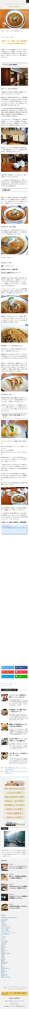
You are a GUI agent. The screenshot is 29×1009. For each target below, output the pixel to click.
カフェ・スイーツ (5, 926)
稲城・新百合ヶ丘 (5, 968)
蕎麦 (2, 972)
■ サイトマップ (14, 1003)
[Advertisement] (14, 602)
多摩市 (2, 951)
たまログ (3, 923)
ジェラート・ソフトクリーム (8, 932)
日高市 (2, 957)
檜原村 (2, 960)
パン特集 (3, 936)
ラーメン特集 (4, 941)
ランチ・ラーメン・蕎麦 (12, 986)
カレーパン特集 (5, 931)
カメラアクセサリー (6, 928)
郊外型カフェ (4, 975)
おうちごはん (4, 919)
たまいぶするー (14, 7)
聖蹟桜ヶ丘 (4, 971)
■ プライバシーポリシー (14, 1004)
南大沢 (2, 945)
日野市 (2, 956)
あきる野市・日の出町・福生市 (9, 917)
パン (2, 935)
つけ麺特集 (4, 925)
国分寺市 (3, 947)
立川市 (11, 683)
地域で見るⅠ (17, 987)
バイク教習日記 (5, 934)
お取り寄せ (4, 920)
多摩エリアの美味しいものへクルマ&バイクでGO (14, 1001)
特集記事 (3, 963)
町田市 (2, 966)
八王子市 (3, 944)
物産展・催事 (4, 962)
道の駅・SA (4, 974)
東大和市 (3, 959)
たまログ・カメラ (11, 989)
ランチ (3, 683)
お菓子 (2, 922)
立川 (11, 685)
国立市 (2, 948)
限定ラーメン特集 (5, 977)
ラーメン (7, 683)
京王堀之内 (4, 942)
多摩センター (4, 950)
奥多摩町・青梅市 (5, 953)
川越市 (2, 954)
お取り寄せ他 (11, 987)
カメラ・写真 (4, 929)
